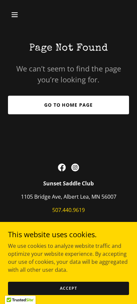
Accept (68, 288)
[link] (61, 167)
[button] (22, 14)
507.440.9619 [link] (68, 210)
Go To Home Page (68, 105)
